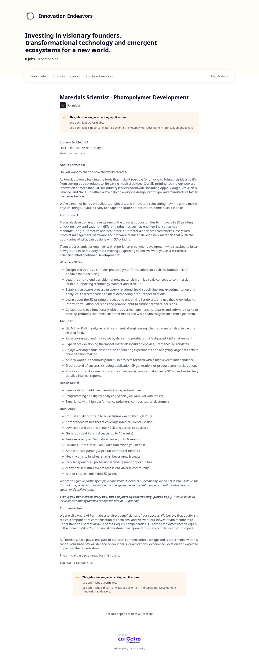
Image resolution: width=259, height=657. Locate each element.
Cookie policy (138, 648)
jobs (38, 76)
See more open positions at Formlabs (129, 614)
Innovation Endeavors (66, 15)
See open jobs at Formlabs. (87, 122)
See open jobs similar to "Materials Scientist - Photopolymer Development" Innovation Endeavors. (132, 127)
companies (66, 76)
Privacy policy (121, 648)
